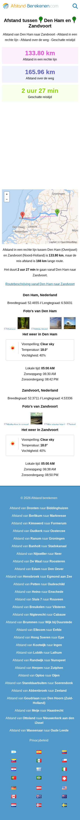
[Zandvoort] (16, 424)
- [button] (6, 199)
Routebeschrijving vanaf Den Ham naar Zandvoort (40, 284)
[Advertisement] (40, 143)
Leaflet (52, 242)
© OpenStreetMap (67, 242)
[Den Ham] (10, 329)
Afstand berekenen (44, 498)
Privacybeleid (39, 740)
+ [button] (6, 194)
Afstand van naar (39, 508)
